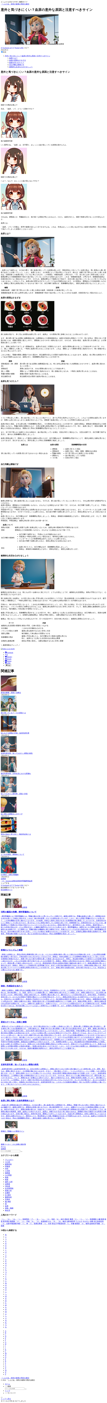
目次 (4, 52)
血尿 (30, 881)
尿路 (14, 881)
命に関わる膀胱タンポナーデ (12, 814)
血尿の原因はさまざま (17, 60)
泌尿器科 (19, 881)
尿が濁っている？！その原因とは (13, 713)
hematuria (9, 881)
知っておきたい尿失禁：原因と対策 (14, 794)
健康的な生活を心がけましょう (21, 67)
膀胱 (27, 881)
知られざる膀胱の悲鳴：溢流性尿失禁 (15, 733)
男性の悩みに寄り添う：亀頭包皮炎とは (16, 834)
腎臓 (24, 881)
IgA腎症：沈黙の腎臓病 (9, 875)
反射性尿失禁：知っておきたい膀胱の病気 (17, 753)
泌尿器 (3, 879)
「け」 (3, 881)
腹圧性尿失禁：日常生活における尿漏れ (16, 773)
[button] (26, 48)
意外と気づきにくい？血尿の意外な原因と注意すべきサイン (27, 56)
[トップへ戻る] (2, 1397)
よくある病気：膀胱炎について (12, 854)
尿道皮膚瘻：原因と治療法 (11, 693)
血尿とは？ (13, 58)
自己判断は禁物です (16, 65)
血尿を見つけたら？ (16, 62)
